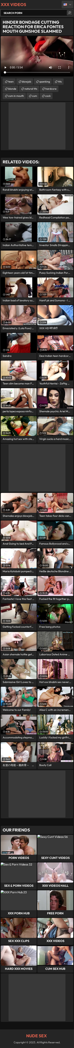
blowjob (26, 81)
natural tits (30, 88)
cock (48, 96)
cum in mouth (16, 96)
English (67, 4)
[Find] (69, 12)
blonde (12, 88)
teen (11, 81)
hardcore (51, 88)
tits (60, 81)
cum (34, 96)
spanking (44, 81)
